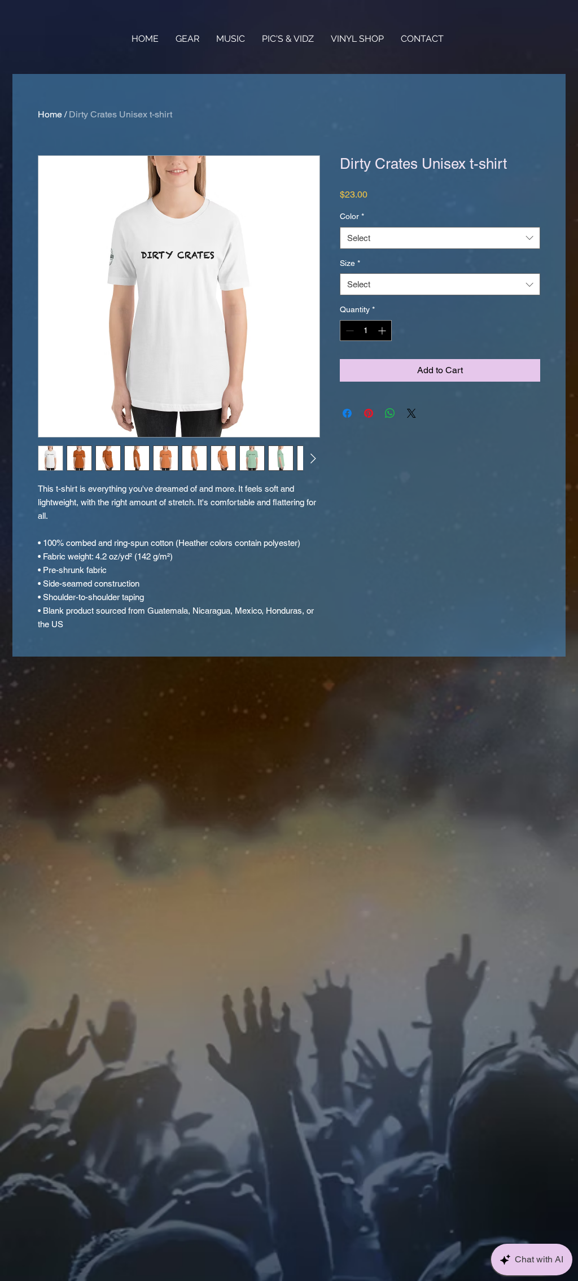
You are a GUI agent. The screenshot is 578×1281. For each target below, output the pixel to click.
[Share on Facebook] (347, 413)
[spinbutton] (366, 330)
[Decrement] (348, 330)
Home (50, 114)
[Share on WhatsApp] (390, 413)
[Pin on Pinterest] (368, 413)
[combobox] (440, 238)
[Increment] (383, 330)
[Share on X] (411, 413)
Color (352, 216)
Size (350, 263)
